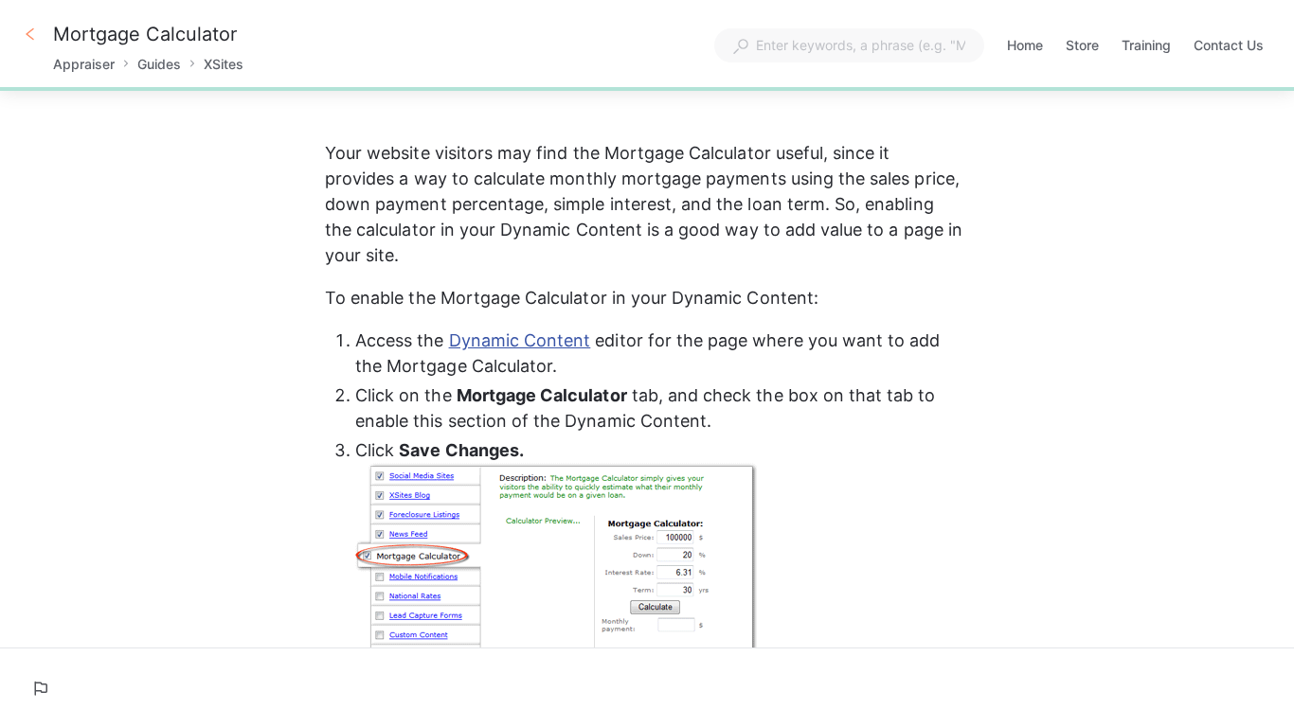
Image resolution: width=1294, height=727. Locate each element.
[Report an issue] (40, 688)
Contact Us (1229, 47)
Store (1082, 47)
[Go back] (30, 34)
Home (1025, 47)
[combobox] (849, 45)
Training (1146, 47)
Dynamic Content (520, 340)
